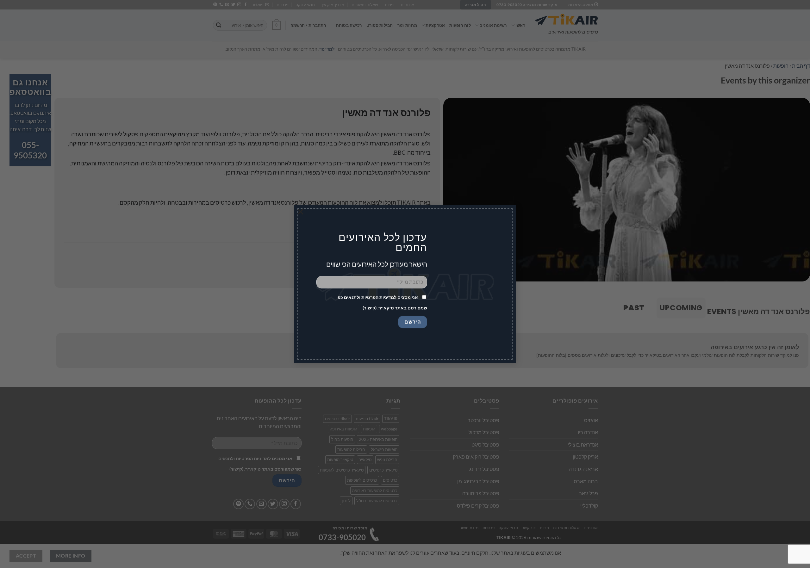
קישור (369, 308)
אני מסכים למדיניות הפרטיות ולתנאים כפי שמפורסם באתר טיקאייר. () (381, 303)
